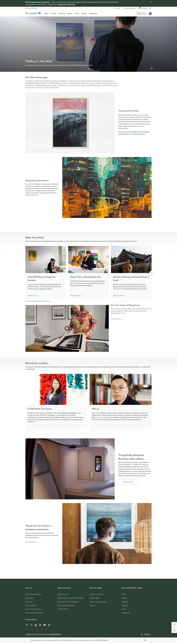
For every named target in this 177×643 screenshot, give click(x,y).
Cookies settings (63, 609)
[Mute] (29, 350)
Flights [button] (46, 13)
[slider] (26, 348)
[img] (151, 2)
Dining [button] (77, 13)
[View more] (88, 69)
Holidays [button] (53, 13)
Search (118, 8)
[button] (151, 68)
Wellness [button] (70, 13)
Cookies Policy (102, 640)
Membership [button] (93, 13)
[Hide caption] (105, 350)
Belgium (147, 634)
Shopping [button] (62, 13)
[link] (70, 468)
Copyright (28, 634)
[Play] (67, 328)
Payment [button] (84, 13)
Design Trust (98, 417)
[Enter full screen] (107, 350)
